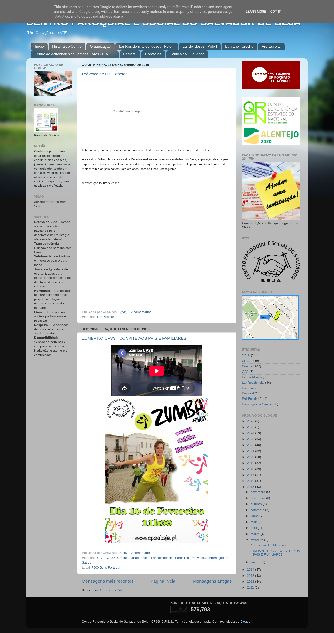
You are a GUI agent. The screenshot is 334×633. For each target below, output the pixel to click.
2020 (251, 457)
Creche (122, 557)
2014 (251, 569)
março (256, 534)
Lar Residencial (162, 557)
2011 (251, 587)
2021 (251, 451)
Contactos (153, 54)
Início (39, 46)
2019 (251, 463)
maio (255, 522)
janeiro (256, 562)
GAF (245, 371)
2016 (251, 481)
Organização (100, 46)
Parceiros (182, 557)
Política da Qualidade (187, 54)
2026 (251, 421)
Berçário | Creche (239, 46)
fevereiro (257, 540)
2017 (251, 475)
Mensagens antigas (212, 581)
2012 (251, 581)
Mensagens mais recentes (108, 581)
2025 (251, 427)
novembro (258, 498)
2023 (251, 439)
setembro (258, 510)
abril (254, 528)
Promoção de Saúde (257, 404)
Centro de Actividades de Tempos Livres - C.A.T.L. (74, 54)
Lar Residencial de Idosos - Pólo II (146, 46)
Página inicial (163, 581)
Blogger (245, 621)
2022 (251, 445)
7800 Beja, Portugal (106, 567)
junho (255, 516)
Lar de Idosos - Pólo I (200, 46)
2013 (251, 575)
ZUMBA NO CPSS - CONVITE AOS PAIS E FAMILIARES (134, 338)
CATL (101, 557)
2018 (251, 469)
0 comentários (141, 312)
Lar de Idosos (139, 557)
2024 (251, 433)
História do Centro (67, 46)
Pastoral (130, 54)
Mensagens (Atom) (113, 590)
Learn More (256, 12)
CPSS (111, 557)
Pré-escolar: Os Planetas (104, 74)
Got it (275, 12)
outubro (257, 504)
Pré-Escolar (271, 46)
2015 (251, 486)
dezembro (258, 492)
